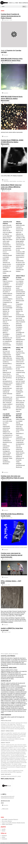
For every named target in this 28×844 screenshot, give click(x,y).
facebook (4, 835)
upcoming (6, 54)
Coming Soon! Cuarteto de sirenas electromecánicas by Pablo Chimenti (11, 16)
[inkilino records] (14, 2)
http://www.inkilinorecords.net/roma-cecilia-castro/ (14, 547)
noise (24, 181)
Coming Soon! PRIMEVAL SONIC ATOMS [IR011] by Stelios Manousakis (12, 142)
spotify (3, 829)
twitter (3, 837)
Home (3, 6)
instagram (4, 838)
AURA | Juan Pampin (7, 824)
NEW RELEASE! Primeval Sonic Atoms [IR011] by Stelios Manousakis (12, 98)
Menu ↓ (24, 6)
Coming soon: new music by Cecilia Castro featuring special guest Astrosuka (11, 555)
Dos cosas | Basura (7, 821)
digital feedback (13, 181)
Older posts (4, 808)
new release (19, 181)
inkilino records (7, 842)
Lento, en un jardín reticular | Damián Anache (13, 822)
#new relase (6, 181)
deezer (3, 830)
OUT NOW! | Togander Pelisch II (10, 819)
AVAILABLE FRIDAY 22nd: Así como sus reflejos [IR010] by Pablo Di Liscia (11, 187)
